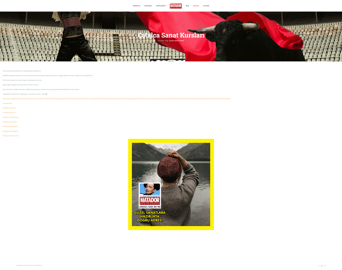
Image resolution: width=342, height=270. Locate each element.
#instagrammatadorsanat (10, 136)
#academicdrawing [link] (16, 99)
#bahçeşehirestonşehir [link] (205, 99)
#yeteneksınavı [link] (121, 99)
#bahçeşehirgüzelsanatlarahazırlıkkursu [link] (139, 99)
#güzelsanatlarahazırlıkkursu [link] (82, 99)
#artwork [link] (49, 99)
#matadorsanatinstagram (10, 131)
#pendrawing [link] (112, 99)
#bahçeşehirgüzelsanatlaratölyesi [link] (62, 99)
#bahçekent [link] (180, 99)
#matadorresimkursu (9, 108)
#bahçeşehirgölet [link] (103, 99)
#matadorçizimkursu (9, 112)
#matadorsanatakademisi (10, 126)
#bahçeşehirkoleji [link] (171, 99)
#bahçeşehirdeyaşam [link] (191, 99)
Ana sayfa (161, 40)
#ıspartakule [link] (227, 99)
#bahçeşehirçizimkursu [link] (158, 99)
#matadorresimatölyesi (10, 122)
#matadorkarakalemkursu (11, 117)
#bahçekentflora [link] (218, 99)
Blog (166, 40)
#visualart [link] (94, 99)
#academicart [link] (41, 99)
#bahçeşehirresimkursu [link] (30, 99)
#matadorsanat (7, 103)
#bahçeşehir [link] (6, 99)
